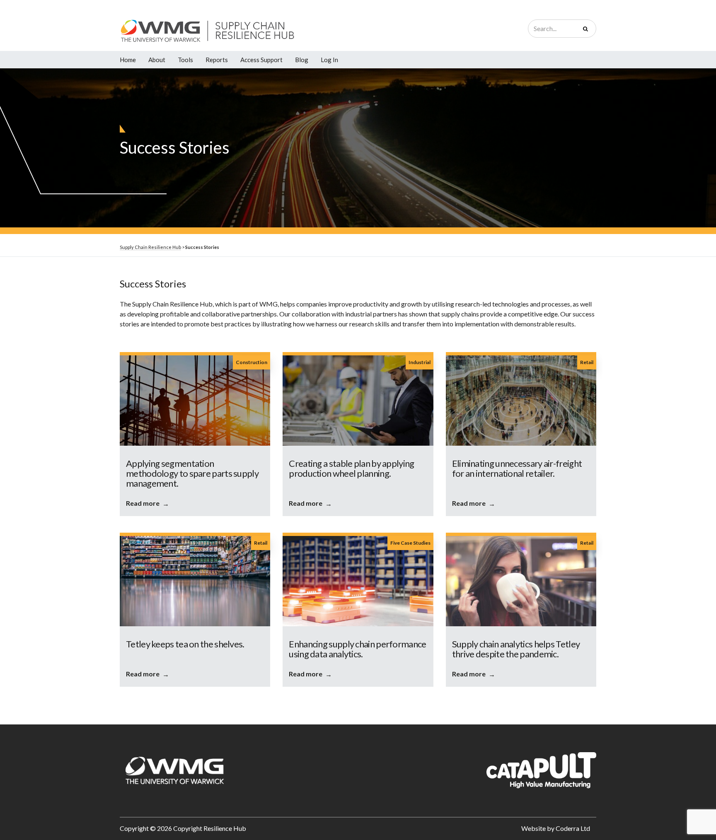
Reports (217, 59)
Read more (143, 503)
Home (128, 59)
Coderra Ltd (573, 828)
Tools (185, 59)
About (156, 59)
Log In (329, 59)
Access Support (261, 59)
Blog (301, 59)
